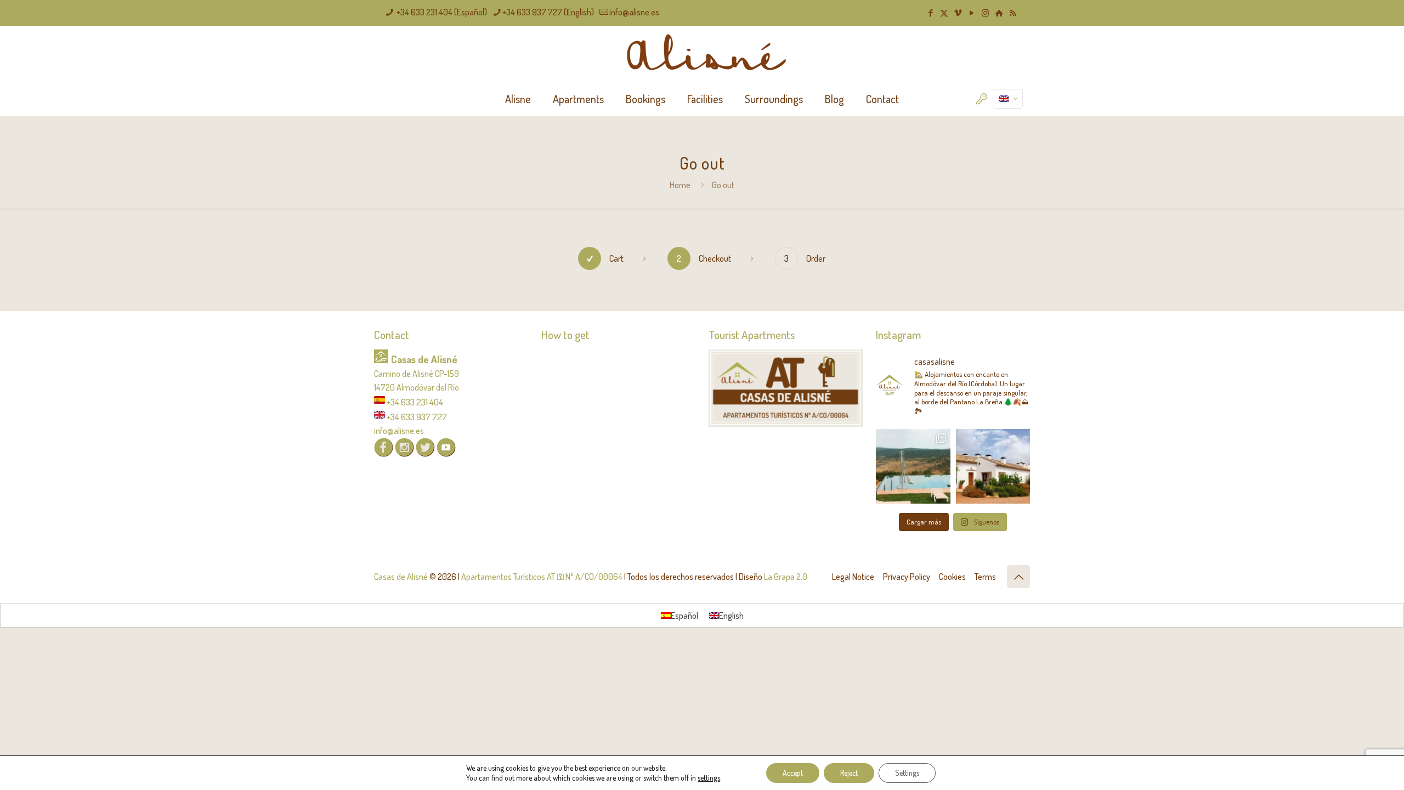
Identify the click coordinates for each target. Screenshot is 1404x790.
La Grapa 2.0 (785, 576)
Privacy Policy (906, 576)
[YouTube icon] (971, 13)
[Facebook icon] (930, 13)
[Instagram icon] (985, 13)
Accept (793, 772)
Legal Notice (853, 576)
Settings (907, 772)
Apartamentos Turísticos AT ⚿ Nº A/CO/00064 (541, 576)
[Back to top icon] (1018, 576)
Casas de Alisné (401, 576)
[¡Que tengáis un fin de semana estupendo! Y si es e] (993, 466)
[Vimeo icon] (958, 13)
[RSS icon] (1013, 13)
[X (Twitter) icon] (944, 13)
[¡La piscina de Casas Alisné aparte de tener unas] (913, 466)
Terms (985, 576)
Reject (849, 772)
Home (680, 184)
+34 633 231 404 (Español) (441, 12)
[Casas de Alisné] (702, 54)
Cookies (952, 576)
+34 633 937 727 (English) (548, 12)
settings (709, 777)
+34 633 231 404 (415, 402)
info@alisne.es (634, 12)
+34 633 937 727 (417, 416)
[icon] (999, 13)
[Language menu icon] (1008, 99)
